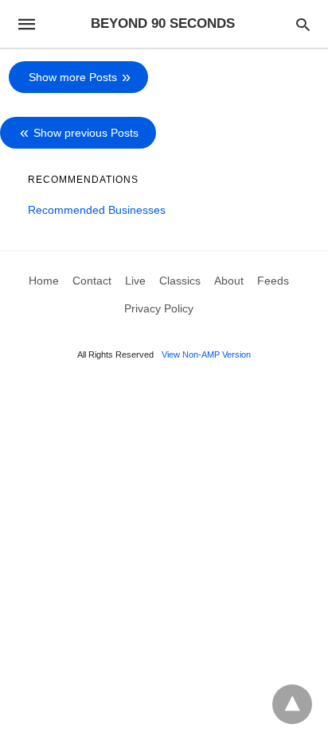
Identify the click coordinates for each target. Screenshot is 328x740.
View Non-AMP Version (206, 354)
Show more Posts (73, 77)
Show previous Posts (86, 132)
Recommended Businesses (97, 209)
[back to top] (292, 704)
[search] (303, 24)
